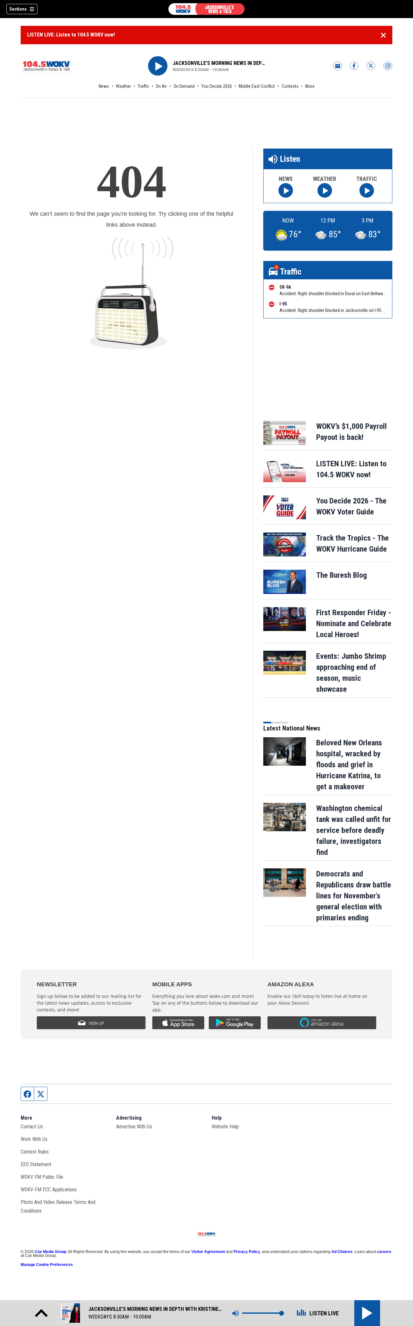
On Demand (184, 86)
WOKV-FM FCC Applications (49, 1189)
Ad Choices (342, 1251)
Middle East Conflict (257, 86)
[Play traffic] (366, 190)
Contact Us (32, 1127)
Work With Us (34, 1139)
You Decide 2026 (216, 86)
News (104, 86)
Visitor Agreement (208, 1251)
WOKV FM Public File (42, 1177)
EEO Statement (36, 1164)
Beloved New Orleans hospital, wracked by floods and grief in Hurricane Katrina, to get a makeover (349, 764)
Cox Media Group (50, 1251)
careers (384, 1251)
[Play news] (285, 190)
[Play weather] (324, 190)
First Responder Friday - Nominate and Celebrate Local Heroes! (353, 623)
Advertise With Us (134, 1127)
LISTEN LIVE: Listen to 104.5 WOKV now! (71, 35)
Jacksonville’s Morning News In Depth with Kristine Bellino (219, 63)
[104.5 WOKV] (206, 9)
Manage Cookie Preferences (47, 1264)
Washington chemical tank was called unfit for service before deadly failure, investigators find (353, 830)
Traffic (143, 86)
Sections (18, 9)
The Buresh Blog (341, 575)
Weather (123, 86)
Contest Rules (35, 1152)
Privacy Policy (247, 1251)
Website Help (225, 1127)
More (310, 86)
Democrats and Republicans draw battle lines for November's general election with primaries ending (353, 895)
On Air (161, 86)
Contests (290, 86)
